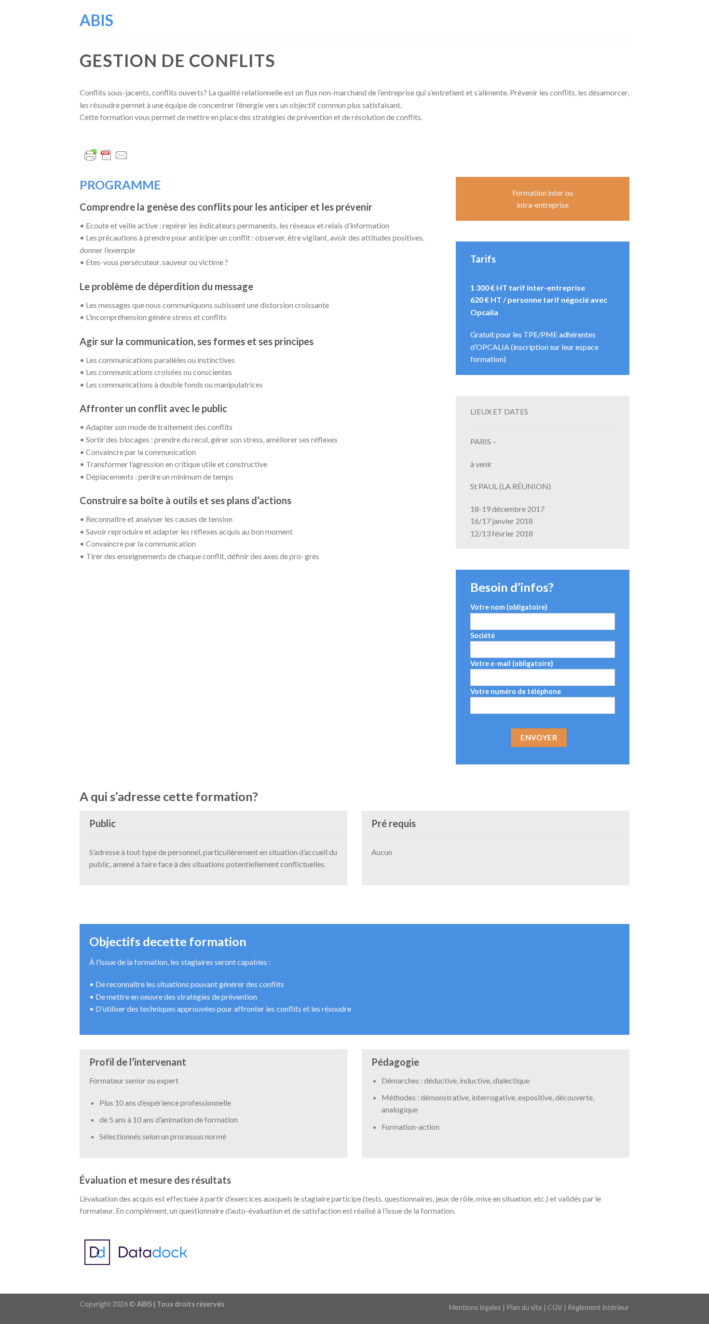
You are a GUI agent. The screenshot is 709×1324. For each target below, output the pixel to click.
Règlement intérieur (598, 1307)
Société (482, 635)
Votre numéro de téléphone (515, 691)
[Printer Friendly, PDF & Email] (106, 154)
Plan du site (524, 1307)
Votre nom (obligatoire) (508, 607)
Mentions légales (475, 1307)
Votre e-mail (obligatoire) (511, 663)
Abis (96, 20)
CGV (554, 1307)
